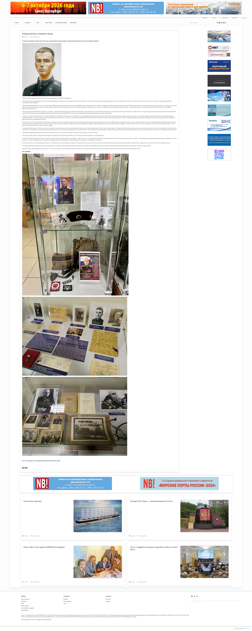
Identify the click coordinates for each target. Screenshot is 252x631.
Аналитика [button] (27, 22)
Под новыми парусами (32, 501)
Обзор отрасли (48, 22)
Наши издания (67, 601)
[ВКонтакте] (23, 468)
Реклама (234, 18)
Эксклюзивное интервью (61, 22)
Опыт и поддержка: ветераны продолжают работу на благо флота (154, 548)
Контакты (244, 18)
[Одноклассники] (25, 468)
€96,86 (195, 22)
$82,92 (191, 22)
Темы (22, 603)
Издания (205, 18)
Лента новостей (25, 599)
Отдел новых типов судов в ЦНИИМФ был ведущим (44, 547)
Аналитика (24, 601)
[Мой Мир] (26, 468)
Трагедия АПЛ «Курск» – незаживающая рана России (151, 501)
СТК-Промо (246, 628)
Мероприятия (73, 22)
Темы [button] (37, 22)
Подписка (224, 18)
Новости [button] (17, 22)
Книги (214, 18)
